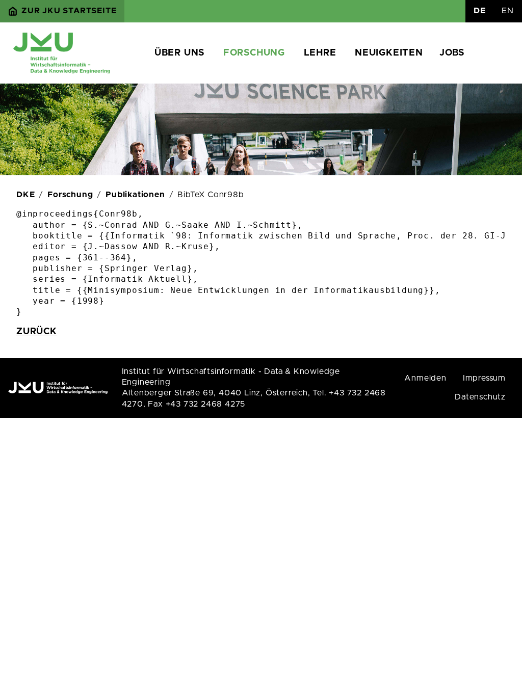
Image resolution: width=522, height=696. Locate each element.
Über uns (179, 53)
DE (480, 11)
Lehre (320, 53)
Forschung (254, 53)
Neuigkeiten (389, 53)
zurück (36, 331)
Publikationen (135, 195)
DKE (25, 195)
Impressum (484, 378)
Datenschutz (480, 397)
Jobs (451, 53)
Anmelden (425, 378)
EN (508, 11)
